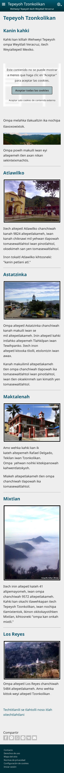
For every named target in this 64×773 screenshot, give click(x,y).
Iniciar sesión (10, 766)
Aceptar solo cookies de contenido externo (32, 100)
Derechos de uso (12, 753)
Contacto (8, 749)
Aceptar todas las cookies (32, 90)
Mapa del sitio (10, 756)
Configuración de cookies (16, 763)
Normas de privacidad (14, 760)
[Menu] (5, 4)
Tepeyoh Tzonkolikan (26, 4)
